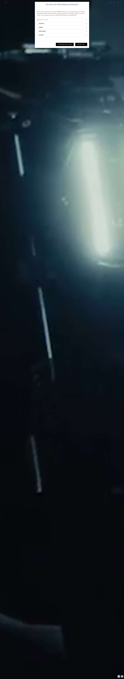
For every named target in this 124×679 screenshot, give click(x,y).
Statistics (41, 23)
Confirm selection (65, 44)
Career (41, 27)
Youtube (41, 35)
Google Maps (42, 31)
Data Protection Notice (62, 15)
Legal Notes (73, 15)
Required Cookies (43, 19)
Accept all (81, 44)
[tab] (62, 20)
